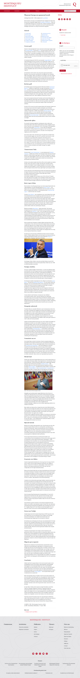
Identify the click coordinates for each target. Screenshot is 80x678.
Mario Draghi (32, 366)
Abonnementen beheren (66, 73)
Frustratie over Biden (46, 37)
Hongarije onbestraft (30, 42)
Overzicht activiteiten (23, 627)
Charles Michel (32, 368)
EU (39, 50)
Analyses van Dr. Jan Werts (31, 612)
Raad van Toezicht (68, 634)
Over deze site (67, 648)
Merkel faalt (44, 35)
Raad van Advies (67, 636)
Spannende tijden (29, 36)
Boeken (35, 627)
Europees (51, 629)
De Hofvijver (36, 634)
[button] (33, 654)
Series (35, 632)
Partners (66, 639)
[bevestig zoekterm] (65, 11)
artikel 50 (34, 211)
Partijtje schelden (29, 40)
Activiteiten (22, 624)
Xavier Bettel (31, 194)
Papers (35, 629)
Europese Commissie (45, 22)
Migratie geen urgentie (47, 40)
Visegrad (50, 236)
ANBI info (66, 643)
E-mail (61, 46)
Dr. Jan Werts (45, 18)
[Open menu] (23, 11)
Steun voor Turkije (46, 39)
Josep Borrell (50, 368)
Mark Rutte (35, 208)
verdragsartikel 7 (36, 328)
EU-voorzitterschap (34, 115)
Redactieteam (67, 632)
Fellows (65, 641)
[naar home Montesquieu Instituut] (12, 5)
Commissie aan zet (46, 33)
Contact (66, 646)
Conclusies (44, 42)
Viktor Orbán (47, 187)
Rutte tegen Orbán (29, 39)
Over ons (67, 624)
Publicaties (37, 624)
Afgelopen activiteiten (24, 629)
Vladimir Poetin (44, 364)
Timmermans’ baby (29, 37)
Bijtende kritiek (45, 36)
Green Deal (36, 127)
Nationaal (51, 627)
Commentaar (8, 624)
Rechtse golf (28, 35)
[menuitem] (7, 11)
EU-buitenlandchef (42, 368)
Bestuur (66, 629)
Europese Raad (29, 50)
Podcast (36, 636)
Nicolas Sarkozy (47, 110)
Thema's (51, 624)
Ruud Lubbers (38, 571)
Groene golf (28, 33)
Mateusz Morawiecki (38, 282)
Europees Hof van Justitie (31, 345)
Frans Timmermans (35, 152)
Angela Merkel (48, 60)
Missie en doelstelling (69, 627)
